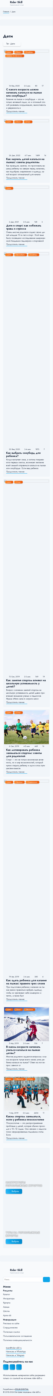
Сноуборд (29, 52)
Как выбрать (20, 255)
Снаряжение (32, 782)
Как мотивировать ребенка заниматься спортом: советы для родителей (24, 753)
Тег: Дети (10, 43)
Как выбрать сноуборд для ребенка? (23, 454)
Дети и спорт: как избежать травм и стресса (23, 227)
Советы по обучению (14, 56)
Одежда (19, 782)
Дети (9, 52)
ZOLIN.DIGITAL (22, 1389)
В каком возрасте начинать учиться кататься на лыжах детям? (23, 1050)
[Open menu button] (48, 3)
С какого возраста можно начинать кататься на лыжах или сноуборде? (24, 93)
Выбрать (15, 1191)
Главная (6, 11)
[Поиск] (46, 1279)
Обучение (29, 1009)
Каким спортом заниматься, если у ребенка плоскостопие (25, 1118)
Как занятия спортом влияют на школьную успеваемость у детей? (26, 683)
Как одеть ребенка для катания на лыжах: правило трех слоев (26, 982)
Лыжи (18, 52)
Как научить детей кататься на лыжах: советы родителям (25, 160)
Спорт (28, 122)
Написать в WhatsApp (16, 1351)
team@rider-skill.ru (14, 1348)
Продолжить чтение (15, 111)
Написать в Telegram (15, 1355)
